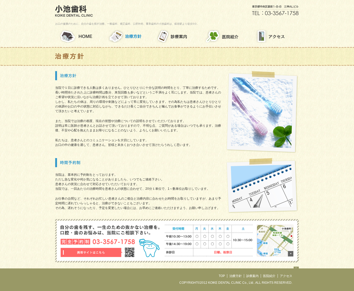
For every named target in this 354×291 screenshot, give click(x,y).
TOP (222, 276)
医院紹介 (269, 276)
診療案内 (252, 276)
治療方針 (235, 276)
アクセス (286, 276)
